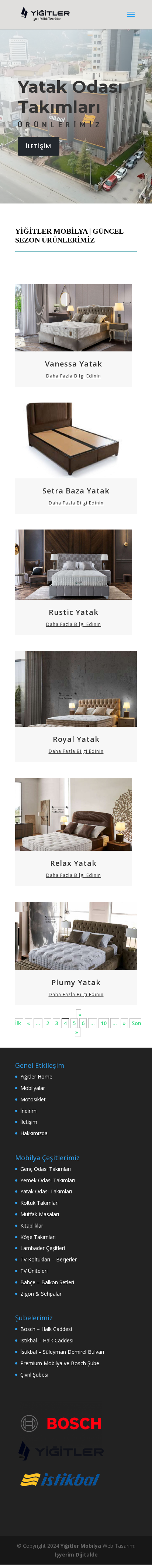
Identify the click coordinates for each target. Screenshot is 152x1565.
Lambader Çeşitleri (42, 1247)
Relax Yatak (73, 863)
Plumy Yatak (76, 982)
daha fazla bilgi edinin (73, 376)
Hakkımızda (34, 1133)
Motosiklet (33, 1099)
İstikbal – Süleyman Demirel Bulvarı (62, 1351)
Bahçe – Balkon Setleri (47, 1282)
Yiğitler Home (36, 1076)
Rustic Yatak (74, 612)
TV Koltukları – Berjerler (48, 1259)
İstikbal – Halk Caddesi (46, 1340)
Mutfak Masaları (39, 1214)
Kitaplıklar (31, 1225)
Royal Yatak (76, 739)
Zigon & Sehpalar (41, 1293)
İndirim (28, 1110)
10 (104, 1023)
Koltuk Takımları (39, 1202)
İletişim (28, 1121)
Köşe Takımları (38, 1236)
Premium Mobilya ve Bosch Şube (59, 1363)
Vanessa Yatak (73, 364)
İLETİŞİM (38, 146)
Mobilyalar (32, 1087)
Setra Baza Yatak (76, 491)
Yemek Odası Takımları (47, 1180)
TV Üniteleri (34, 1270)
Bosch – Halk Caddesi (46, 1328)
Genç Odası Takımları (45, 1168)
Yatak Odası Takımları (46, 1191)
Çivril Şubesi (34, 1374)
